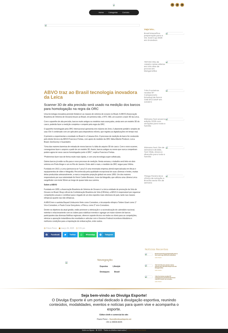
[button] (52, 234)
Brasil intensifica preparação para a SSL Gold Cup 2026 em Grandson (153, 37)
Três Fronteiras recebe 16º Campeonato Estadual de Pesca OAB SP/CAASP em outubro (153, 96)
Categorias (113, 12)
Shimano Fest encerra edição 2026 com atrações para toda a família (154, 122)
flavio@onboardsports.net (120, 319)
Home (101, 12)
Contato (125, 12)
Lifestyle (116, 266)
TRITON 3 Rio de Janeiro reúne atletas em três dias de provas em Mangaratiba (154, 66)
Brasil (116, 272)
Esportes (104, 266)
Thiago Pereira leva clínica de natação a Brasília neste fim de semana (154, 179)
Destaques (104, 272)
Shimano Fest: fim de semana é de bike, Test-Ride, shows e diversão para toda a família (154, 152)
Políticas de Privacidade (136, 330)
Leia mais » (158, 258)
